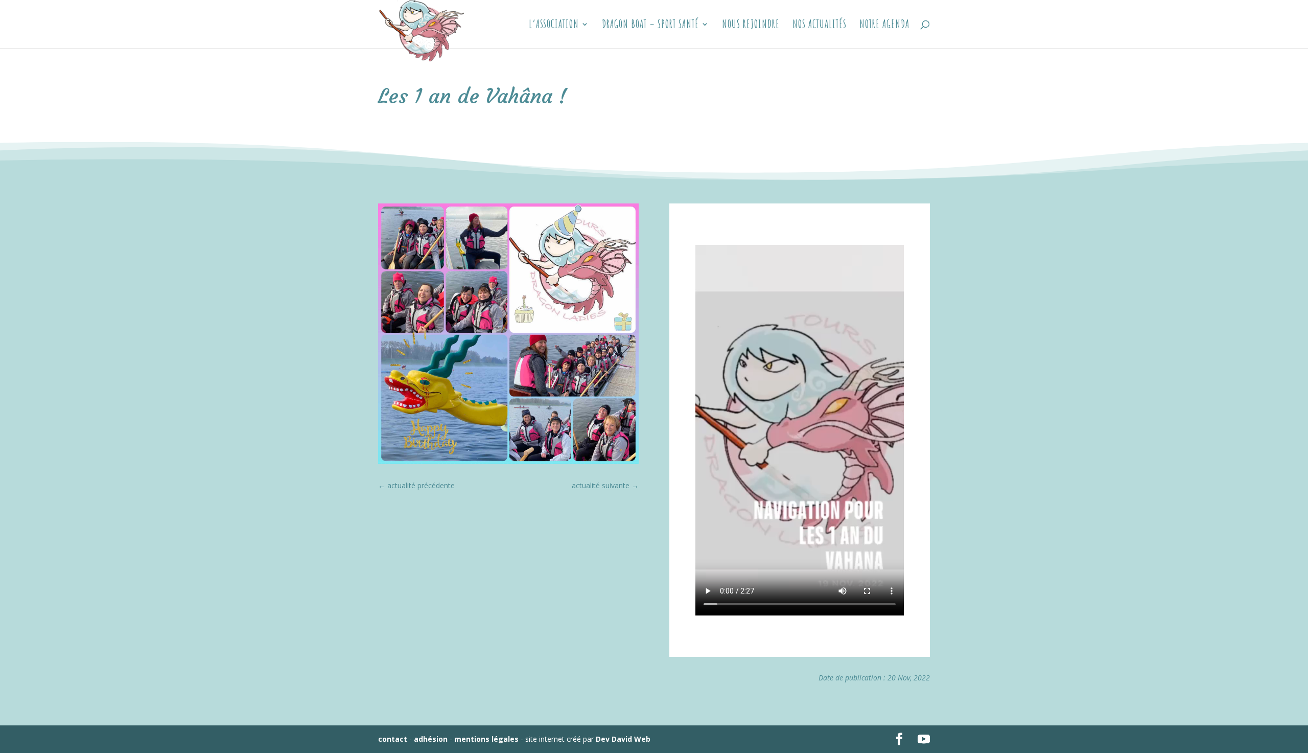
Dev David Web (623, 739)
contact (392, 739)
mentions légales (486, 739)
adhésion (431, 739)
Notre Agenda (884, 25)
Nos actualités (819, 25)
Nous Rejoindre (751, 25)
